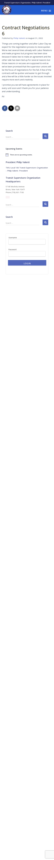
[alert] (27, 154)
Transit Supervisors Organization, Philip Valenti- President (27, 2)
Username (12, 237)
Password (12, 249)
